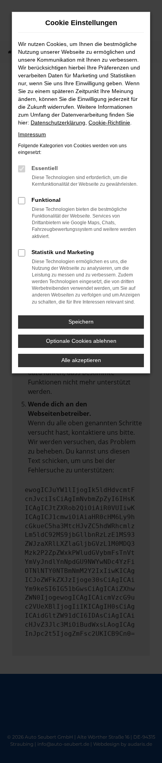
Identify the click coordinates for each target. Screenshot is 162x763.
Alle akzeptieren (81, 360)
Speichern (81, 321)
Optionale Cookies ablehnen (81, 341)
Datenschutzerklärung (58, 122)
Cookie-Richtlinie (109, 122)
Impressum (32, 134)
